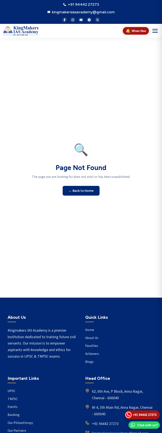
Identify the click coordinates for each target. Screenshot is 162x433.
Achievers (92, 353)
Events (13, 406)
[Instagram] (72, 19)
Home (89, 330)
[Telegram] (89, 19)
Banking (14, 415)
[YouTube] (81, 19)
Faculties (91, 345)
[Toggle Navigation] (155, 30)
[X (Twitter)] (97, 19)
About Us (91, 338)
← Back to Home (81, 190)
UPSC (11, 391)
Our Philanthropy (20, 423)
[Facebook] (64, 19)
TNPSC (13, 399)
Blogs (89, 361)
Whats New (135, 30)
